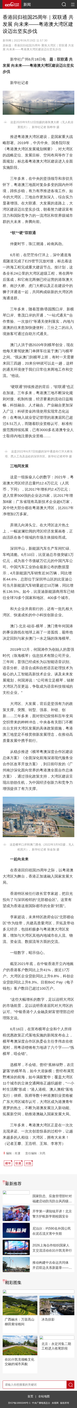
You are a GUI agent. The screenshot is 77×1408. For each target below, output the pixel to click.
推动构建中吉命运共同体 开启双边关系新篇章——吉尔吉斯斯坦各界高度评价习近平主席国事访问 (52, 1265)
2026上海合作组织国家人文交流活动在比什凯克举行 (52, 1248)
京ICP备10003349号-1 (19, 1403)
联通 (18, 1163)
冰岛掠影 (48, 1319)
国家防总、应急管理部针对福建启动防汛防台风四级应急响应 (52, 1199)
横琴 (8, 1163)
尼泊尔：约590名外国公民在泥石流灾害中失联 (51, 1231)
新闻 (27, 4)
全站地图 (44, 1396)
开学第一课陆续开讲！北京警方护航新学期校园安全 (52, 1213)
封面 (28, 1163)
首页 (30, 1396)
